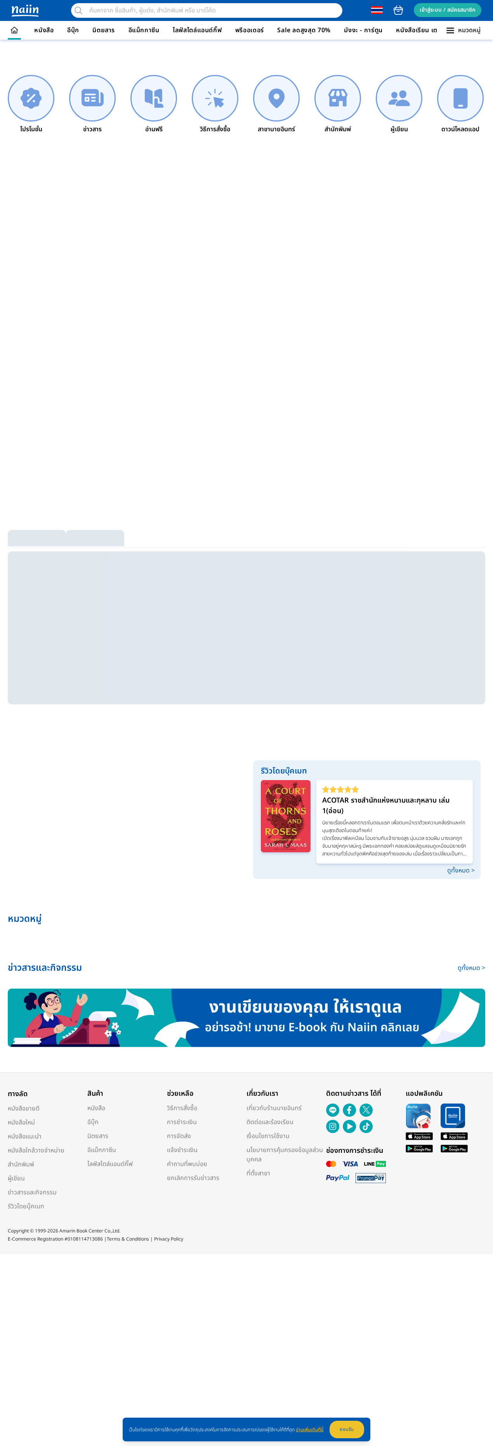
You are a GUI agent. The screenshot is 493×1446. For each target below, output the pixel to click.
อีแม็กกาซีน (144, 30)
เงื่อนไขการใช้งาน (268, 1136)
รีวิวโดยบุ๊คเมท (26, 1206)
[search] (78, 10)
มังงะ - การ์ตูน (363, 30)
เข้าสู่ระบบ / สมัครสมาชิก (448, 10)
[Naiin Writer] (246, 1018)
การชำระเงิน (182, 1122)
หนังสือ (44, 30)
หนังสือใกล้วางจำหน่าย (36, 1150)
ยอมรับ (347, 1429)
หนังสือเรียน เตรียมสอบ (428, 30)
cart (398, 10)
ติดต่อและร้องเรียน (269, 1122)
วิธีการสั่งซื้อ (182, 1108)
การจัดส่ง (179, 1136)
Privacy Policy (168, 1239)
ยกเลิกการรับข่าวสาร (193, 1178)
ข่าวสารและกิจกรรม (32, 1192)
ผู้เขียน (16, 1178)
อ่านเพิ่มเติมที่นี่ (309, 1429)
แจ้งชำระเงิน (182, 1150)
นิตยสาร (103, 30)
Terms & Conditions (128, 1239)
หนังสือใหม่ (21, 1122)
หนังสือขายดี (24, 1108)
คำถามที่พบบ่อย (187, 1164)
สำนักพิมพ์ (21, 1164)
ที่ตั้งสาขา (258, 1173)
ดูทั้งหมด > (461, 870)
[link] (31, 104)
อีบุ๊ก (73, 30)
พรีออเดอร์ (249, 30)
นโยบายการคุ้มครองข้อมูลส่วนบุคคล (284, 1154)
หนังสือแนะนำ (25, 1136)
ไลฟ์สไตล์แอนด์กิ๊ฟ (197, 30)
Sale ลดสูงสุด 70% (304, 30)
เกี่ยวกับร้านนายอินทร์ (274, 1108)
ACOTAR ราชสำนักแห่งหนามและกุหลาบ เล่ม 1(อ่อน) (386, 805)
